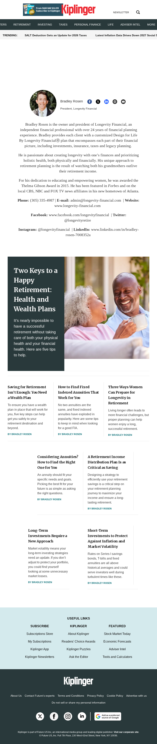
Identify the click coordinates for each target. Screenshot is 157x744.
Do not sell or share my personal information (78, 702)
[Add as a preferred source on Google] (105, 716)
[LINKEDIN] (106, 101)
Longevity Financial (110, 124)
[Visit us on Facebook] (54, 716)
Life (111, 24)
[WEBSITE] (115, 101)
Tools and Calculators (117, 656)
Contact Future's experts (40, 695)
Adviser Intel (130, 24)
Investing (45, 24)
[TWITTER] (98, 101)
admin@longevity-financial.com (95, 200)
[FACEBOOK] (89, 101)
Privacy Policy (95, 695)
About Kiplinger (78, 633)
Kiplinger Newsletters (39, 656)
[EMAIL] (123, 101)
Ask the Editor (78, 656)
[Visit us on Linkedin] (82, 716)
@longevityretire (77, 220)
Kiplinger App (39, 649)
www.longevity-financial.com (77, 206)
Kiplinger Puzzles (79, 649)
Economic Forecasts (117, 641)
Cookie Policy (115, 695)
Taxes (63, 24)
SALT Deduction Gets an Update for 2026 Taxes (56, 35)
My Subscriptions (39, 641)
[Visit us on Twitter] (40, 716)
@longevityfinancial (54, 229)
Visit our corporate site (126, 732)
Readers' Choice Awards (78, 641)
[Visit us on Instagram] (68, 716)
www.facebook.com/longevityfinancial (79, 215)
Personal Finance (87, 24)
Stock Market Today (117, 633)
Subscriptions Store (39, 633)
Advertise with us (136, 695)
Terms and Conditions (71, 695)
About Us (16, 695)
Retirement (22, 24)
